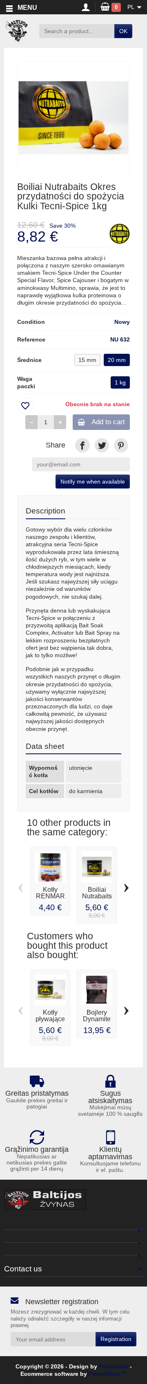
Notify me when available (92, 481)
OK (123, 31)
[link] (82, 445)
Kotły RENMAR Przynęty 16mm (50, 899)
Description (45, 510)
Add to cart (108, 422)
